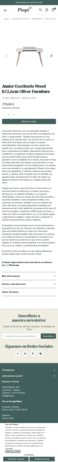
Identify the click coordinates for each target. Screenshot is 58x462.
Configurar (29, 454)
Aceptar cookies (42, 459)
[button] (40, 9)
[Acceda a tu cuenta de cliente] (46, 9)
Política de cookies (12, 451)
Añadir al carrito (29, 121)
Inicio (6, 19)
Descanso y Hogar (20, 19)
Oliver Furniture (10, 98)
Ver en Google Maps (12, 401)
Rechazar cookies (16, 459)
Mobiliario (37, 19)
